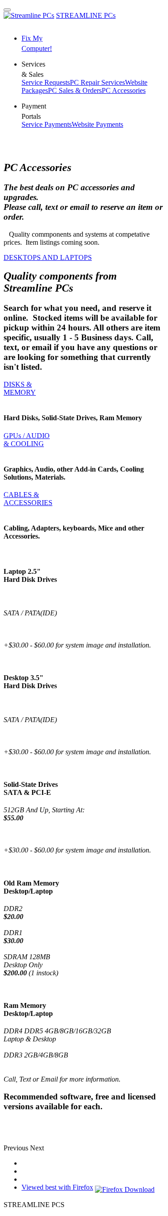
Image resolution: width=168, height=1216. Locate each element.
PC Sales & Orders (75, 90)
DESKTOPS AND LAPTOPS (48, 257)
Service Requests (46, 82)
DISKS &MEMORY (20, 388)
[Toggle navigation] (7, 9)
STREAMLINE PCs (86, 15)
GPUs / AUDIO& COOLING (27, 439)
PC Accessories (124, 90)
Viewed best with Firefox (57, 1187)
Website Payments (97, 124)
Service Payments (47, 124)
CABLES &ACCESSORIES (28, 498)
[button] (17, 1148)
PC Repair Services (97, 82)
